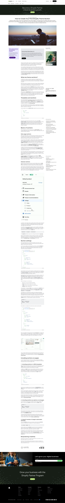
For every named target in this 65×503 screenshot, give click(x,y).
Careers (19, 491)
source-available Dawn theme (26, 73)
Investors (19, 492)
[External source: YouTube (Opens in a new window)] (49, 499)
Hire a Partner (49, 491)
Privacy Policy (27, 499)
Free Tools (39, 494)
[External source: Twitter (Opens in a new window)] (41, 447)
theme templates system (31, 100)
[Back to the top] (9, 488)
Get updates (51, 95)
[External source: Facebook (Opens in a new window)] (40, 447)
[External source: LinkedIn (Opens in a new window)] (43, 447)
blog (28, 17)
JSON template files (32, 103)
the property (27, 412)
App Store (29, 491)
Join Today (32, 12)
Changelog (39, 495)
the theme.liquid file (36, 432)
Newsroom (19, 494)
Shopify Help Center (50, 488)
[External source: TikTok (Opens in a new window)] (52, 499)
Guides (38, 491)
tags (39, 148)
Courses (39, 492)
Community (19, 1)
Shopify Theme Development (33, 17)
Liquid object (24, 142)
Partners (29, 492)
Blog (9, 3)
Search (55, 3)
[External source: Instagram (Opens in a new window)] (51, 499)
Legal (23, 499)
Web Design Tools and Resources (50, 127)
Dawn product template (27, 397)
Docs (16, 1)
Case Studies (17, 3)
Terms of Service (19, 499)
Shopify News (12, 3)
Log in (51, 1)
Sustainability (19, 495)
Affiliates (29, 494)
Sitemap (31, 499)
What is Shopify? (20, 488)
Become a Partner (12, 57)
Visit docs (23, 58)
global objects (37, 145)
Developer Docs (30, 488)
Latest (20, 3)
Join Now (54, 1)
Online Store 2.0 (28, 91)
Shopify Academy (24, 1)
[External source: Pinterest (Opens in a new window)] (56, 499)
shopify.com (47, 1)
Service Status (49, 492)
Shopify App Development (49, 124)
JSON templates (37, 129)
